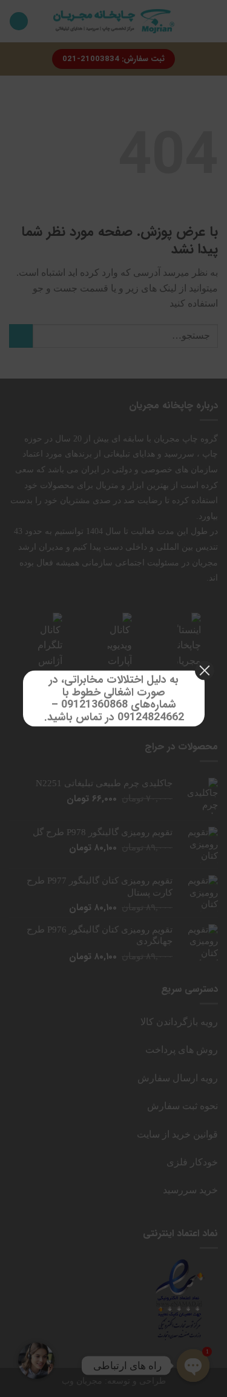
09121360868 (94, 704)
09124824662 (150, 717)
